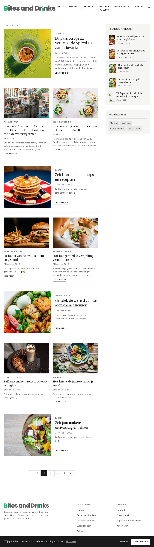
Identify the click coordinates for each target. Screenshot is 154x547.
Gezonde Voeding (104, 8)
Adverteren (122, 525)
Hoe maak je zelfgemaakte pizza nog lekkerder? (130, 38)
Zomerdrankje (134, 128)
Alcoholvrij (126, 123)
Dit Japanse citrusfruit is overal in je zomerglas (129, 95)
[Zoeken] (149, 8)
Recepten (89, 6)
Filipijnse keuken (117, 128)
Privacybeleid (123, 515)
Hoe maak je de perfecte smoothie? (130, 66)
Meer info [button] (71, 541)
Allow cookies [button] (140, 541)
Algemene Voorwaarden (129, 520)
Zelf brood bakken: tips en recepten (74, 177)
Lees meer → (61, 73)
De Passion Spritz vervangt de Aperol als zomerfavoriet (73, 43)
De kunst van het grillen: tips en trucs (131, 81)
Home (61, 6)
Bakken (139, 6)
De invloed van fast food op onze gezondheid (131, 52)
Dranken (74, 6)
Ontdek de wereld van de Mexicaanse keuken (76, 303)
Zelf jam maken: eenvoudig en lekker (72, 425)
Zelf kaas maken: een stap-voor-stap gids (25, 383)
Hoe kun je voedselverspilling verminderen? (73, 258)
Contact (121, 510)
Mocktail (114, 123)
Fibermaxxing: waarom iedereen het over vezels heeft (75, 128)
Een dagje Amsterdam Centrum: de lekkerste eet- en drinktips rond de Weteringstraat (25, 130)
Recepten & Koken (86, 515)
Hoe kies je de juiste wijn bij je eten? (73, 383)
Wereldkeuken (122, 6)
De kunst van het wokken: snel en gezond (24, 258)
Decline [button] (124, 541)
